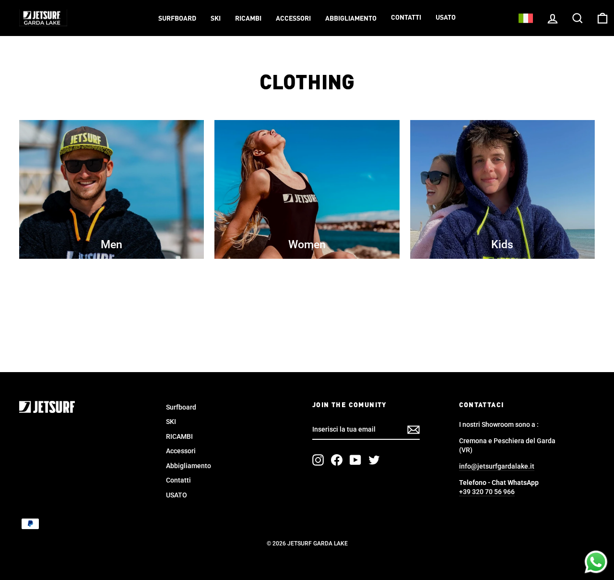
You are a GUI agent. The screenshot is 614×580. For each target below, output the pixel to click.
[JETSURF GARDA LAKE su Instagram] (318, 460)
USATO (446, 17)
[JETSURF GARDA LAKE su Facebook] (336, 460)
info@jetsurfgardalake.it (496, 466)
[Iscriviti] (413, 429)
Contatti (406, 17)
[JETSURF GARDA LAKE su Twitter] (374, 460)
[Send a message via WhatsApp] (596, 562)
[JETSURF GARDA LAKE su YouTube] (355, 460)
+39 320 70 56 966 (487, 491)
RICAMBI (248, 18)
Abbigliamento (351, 18)
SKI (216, 18)
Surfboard (177, 18)
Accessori (293, 18)
